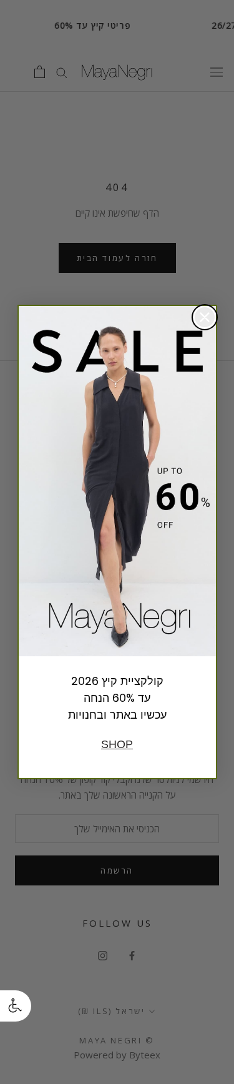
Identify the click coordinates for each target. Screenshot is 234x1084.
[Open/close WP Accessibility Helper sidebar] (15, 1006)
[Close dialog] (205, 317)
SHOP (117, 744)
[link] (117, 481)
